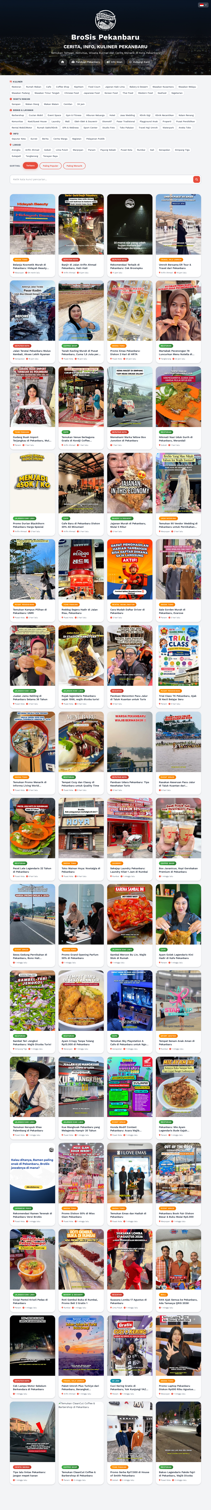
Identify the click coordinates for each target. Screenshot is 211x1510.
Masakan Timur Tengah (47, 93)
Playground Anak (149, 121)
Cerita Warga (60, 138)
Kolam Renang (186, 115)
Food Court (94, 87)
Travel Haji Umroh (148, 127)
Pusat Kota (126, 150)
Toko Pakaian (127, 127)
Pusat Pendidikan (185, 121)
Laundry (56, 121)
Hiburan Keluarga (95, 115)
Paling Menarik (74, 166)
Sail (152, 150)
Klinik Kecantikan (164, 115)
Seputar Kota (19, 138)
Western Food (145, 93)
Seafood (162, 93)
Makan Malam (51, 104)
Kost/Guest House (37, 121)
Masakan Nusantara (163, 87)
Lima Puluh (62, 150)
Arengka (16, 150)
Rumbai (141, 150)
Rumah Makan (33, 87)
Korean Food (111, 93)
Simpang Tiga (182, 150)
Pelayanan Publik (95, 138)
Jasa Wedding (127, 115)
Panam (91, 150)
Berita (45, 138)
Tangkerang (32, 156)
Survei (34, 138)
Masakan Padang (21, 93)
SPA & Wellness (70, 127)
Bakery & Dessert (139, 87)
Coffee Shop (62, 87)
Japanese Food (92, 93)
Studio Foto (108, 127)
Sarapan (16, 104)
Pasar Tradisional (126, 121)
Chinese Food (71, 93)
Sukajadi (16, 156)
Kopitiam (78, 87)
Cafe (48, 87)
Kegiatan (76, 138)
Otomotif (107, 121)
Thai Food (128, 93)
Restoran (16, 87)
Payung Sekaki (108, 150)
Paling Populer (50, 166)
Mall (67, 121)
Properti (167, 121)
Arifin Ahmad (32, 150)
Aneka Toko (185, 127)
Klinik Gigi (145, 115)
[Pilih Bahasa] (203, 4)
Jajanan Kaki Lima (115, 87)
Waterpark (168, 127)
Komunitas (17, 121)
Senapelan (164, 150)
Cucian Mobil (36, 115)
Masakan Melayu (187, 87)
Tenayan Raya (50, 156)
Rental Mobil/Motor (22, 127)
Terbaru (30, 165)
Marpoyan (78, 150)
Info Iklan (116, 61)
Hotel (112, 115)
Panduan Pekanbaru (87, 61)
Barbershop (18, 115)
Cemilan (68, 104)
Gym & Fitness (73, 115)
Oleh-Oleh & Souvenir (85, 121)
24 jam (80, 104)
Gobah (47, 150)
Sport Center (90, 127)
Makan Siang (32, 104)
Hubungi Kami (141, 61)
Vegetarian (177, 93)
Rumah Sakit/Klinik (47, 127)
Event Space (54, 115)
